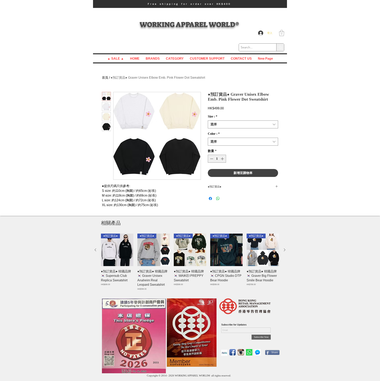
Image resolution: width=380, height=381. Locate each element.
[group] (190, 262)
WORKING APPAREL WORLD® (189, 24)
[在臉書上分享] (210, 198)
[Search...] (280, 47)
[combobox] (243, 124)
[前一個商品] (95, 249)
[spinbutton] (217, 158)
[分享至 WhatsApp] (218, 198)
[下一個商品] (284, 249)
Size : (212, 116)
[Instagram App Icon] (241, 352)
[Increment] (222, 158)
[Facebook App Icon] (232, 352)
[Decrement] (211, 158)
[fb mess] (257, 352)
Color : (214, 133)
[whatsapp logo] (249, 352)
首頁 (105, 77)
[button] (190, 4)
